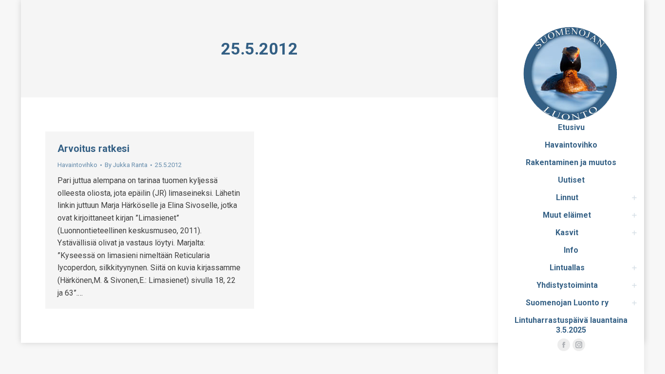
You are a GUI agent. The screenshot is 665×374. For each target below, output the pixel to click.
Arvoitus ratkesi (93, 148)
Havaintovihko (77, 164)
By (126, 164)
